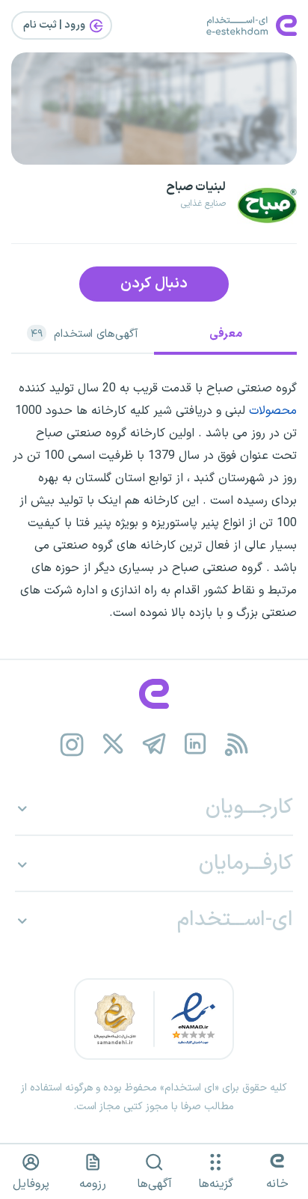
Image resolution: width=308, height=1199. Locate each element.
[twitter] (113, 744)
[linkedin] (195, 744)
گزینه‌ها (215, 1184)
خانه (277, 1184)
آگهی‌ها (154, 1184)
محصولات (273, 411)
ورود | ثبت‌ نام (55, 25)
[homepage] (154, 694)
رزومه (92, 1184)
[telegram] (154, 744)
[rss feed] (237, 744)
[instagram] (72, 744)
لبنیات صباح (196, 187)
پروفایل (31, 1184)
